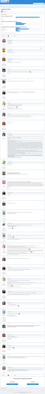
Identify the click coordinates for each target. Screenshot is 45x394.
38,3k (4, 306)
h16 (3, 90)
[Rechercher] (44, 3)
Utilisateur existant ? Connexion (36, 1)
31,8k (4, 250)
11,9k (4, 371)
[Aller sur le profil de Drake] (3, 291)
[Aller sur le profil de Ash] (3, 40)
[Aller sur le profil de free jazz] (3, 114)
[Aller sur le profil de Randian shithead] (3, 81)
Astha (4, 221)
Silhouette (3, 48)
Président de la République (22, 153)
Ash (3, 38)
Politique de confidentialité (22, 392)
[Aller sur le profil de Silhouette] (2, 11)
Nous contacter (27, 392)
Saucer (4, 57)
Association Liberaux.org (3, 3)
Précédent (3, 375)
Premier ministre (28, 153)
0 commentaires (28, 181)
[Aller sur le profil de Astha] (3, 224)
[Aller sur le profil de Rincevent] (3, 312)
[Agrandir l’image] (30, 71)
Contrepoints (18, 3)
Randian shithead (3, 79)
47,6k (4, 74)
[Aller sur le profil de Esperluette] (3, 213)
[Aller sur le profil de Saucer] (3, 59)
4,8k (4, 227)
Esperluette (4, 233)
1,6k (4, 207)
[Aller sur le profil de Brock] (3, 103)
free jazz (4, 112)
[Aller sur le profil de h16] (3, 92)
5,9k (4, 240)
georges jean (4, 180)
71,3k (4, 96)
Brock (4, 101)
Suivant (15, 375)
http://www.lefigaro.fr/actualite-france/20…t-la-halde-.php (13, 173)
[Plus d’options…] (43, 38)
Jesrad (4, 160)
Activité (11, 3)
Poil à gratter (4, 171)
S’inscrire (43, 1)
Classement (14, 3)
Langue (15, 392)
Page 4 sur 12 (19, 375)
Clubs (24, 3)
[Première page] (1, 375)
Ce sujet (41, 3)
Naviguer (8, 3)
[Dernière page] (16, 375)
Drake (4, 289)
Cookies (30, 392)
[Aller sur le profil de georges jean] (3, 182)
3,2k (4, 85)
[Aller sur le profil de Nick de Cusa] (3, 70)
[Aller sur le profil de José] (3, 259)
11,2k (4, 166)
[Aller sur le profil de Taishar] (3, 204)
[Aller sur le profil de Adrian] (3, 326)
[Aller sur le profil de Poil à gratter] (3, 173)
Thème (17, 392)
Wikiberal (22, 3)
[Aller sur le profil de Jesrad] (3, 162)
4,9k (4, 63)
